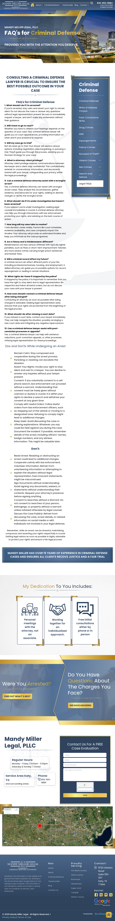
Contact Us (53, 890)
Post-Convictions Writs (88, 119)
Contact (83, 5)
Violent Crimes (91, 160)
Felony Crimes (87, 147)
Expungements (87, 140)
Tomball (74, 892)
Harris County (77, 875)
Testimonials (67, 5)
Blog (76, 5)
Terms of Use (24, 917)
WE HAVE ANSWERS (80, 705)
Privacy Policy (9, 917)
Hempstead (76, 884)
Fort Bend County (79, 870)
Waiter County (77, 897)
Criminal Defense (51, 5)
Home (50, 868)
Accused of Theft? (89, 153)
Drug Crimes (86, 127)
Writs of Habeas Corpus (88, 109)
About (38, 5)
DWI (81, 134)
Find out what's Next (17, 696)
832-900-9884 (105, 3)
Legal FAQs (85, 183)
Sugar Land (76, 888)
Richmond (75, 879)
